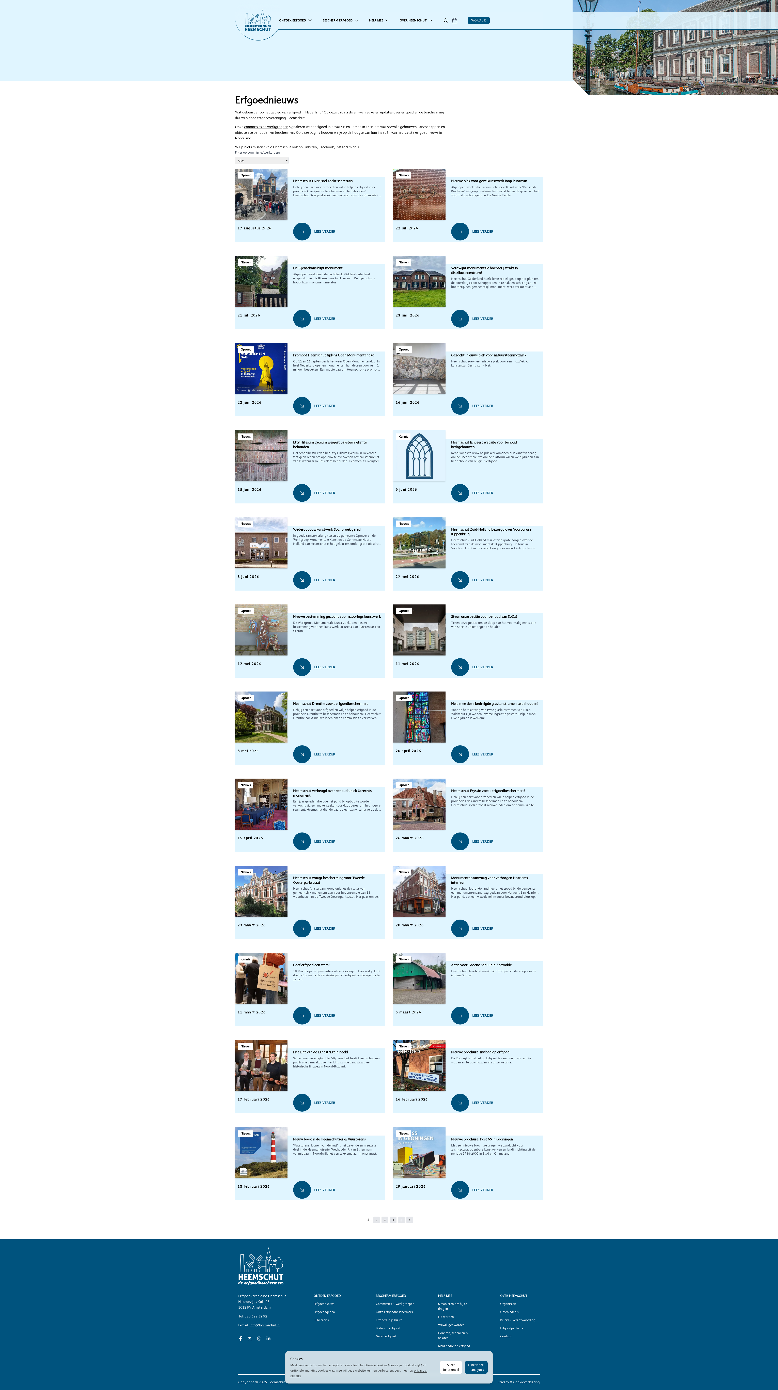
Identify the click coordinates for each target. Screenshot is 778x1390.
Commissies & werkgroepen (395, 1304)
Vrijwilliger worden (451, 1325)
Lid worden (446, 1317)
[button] (310, 209)
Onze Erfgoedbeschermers (394, 1312)
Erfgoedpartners (511, 1328)
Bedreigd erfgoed (388, 1328)
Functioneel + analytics (476, 1367)
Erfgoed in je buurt (389, 1320)
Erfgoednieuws (324, 1304)
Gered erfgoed (386, 1336)
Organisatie (508, 1304)
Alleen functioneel (451, 1367)
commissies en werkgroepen (266, 127)
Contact (506, 1336)
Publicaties (321, 1320)
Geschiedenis (509, 1312)
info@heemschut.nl (265, 1325)
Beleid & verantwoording (517, 1320)
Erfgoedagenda (324, 1312)
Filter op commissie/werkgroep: (257, 152)
